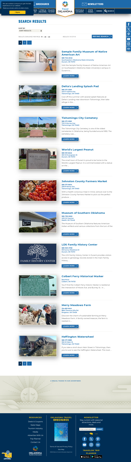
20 (45, 37)
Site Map (61, 449)
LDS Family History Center (79, 244)
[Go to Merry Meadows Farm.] (38, 314)
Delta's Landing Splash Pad (80, 86)
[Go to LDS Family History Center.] (38, 254)
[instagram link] (91, 444)
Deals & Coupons (35, 422)
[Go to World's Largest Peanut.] (38, 159)
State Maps (35, 425)
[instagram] (128, 43)
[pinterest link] (98, 439)
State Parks (90, 11)
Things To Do (34, 11)
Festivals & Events (79, 11)
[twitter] (128, 29)
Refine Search (101, 36)
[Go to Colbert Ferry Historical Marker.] (38, 285)
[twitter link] (91, 439)
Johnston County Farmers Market (84, 181)
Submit (99, 429)
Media (35, 432)
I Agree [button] (17, 12)
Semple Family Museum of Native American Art (84, 53)
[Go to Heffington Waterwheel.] (38, 346)
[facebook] (128, 24)
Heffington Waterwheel (78, 336)
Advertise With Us (35, 435)
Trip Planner (35, 439)
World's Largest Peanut (77, 149)
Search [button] (110, 11)
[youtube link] (84, 444)
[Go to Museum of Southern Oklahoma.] (38, 222)
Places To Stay (51, 11)
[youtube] (128, 39)
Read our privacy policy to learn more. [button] (16, 8)
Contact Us (35, 442)
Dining (99, 11)
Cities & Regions (42, 11)
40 (49, 37)
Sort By (22, 28)
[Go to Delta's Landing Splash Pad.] (38, 95)
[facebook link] (84, 439)
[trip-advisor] (128, 48)
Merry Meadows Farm (76, 305)
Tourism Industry (35, 428)
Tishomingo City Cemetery (80, 117)
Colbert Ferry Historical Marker (82, 276)
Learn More (69, 76)
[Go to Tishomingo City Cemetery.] (38, 127)
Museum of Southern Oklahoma (83, 212)
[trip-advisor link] (98, 444)
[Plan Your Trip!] (6, 455)
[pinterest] (128, 34)
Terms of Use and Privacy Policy (61, 446)
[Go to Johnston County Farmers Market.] (38, 190)
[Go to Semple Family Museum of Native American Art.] (38, 61)
